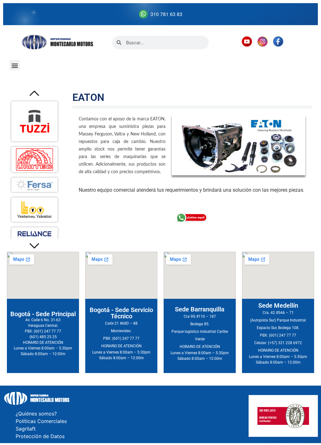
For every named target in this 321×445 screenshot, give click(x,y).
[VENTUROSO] (34, 209)
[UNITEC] (34, 159)
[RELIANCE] (34, 233)
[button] (14, 65)
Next (34, 246)
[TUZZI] (34, 121)
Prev (34, 93)
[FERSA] (34, 184)
